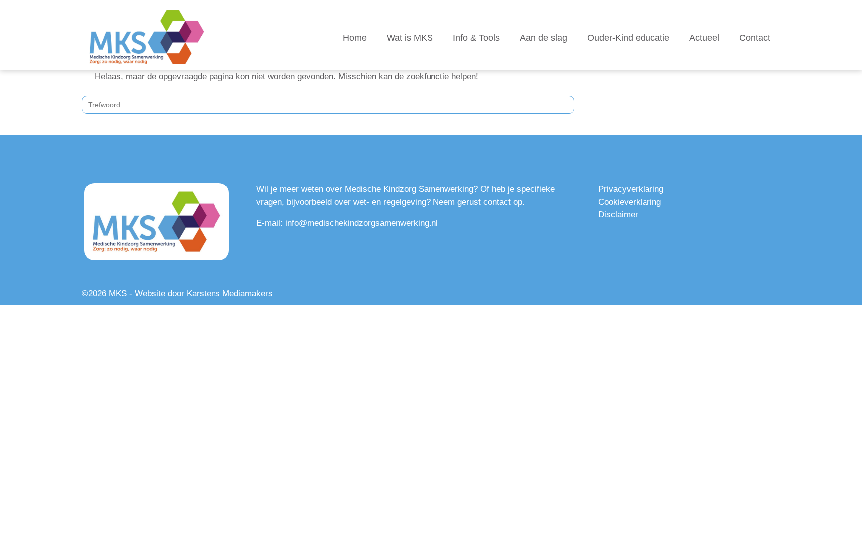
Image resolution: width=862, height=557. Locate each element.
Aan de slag (543, 38)
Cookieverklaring (629, 202)
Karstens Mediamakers (230, 293)
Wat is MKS (410, 38)
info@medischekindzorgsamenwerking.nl (361, 223)
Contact (754, 38)
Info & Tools (476, 38)
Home (355, 38)
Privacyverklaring (630, 189)
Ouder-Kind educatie (628, 38)
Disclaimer (618, 214)
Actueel (704, 38)
